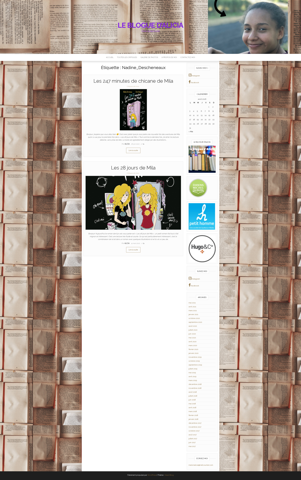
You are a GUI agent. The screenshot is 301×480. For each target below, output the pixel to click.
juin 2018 (192, 400)
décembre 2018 (195, 384)
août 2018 (193, 392)
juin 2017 (192, 442)
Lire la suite (133, 150)
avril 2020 (192, 342)
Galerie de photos (149, 57)
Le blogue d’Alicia (150, 25)
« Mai (191, 132)
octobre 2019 (194, 361)
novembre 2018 (195, 388)
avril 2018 (192, 408)
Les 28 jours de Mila (133, 168)
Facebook (195, 82)
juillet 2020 (193, 330)
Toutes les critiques (127, 57)
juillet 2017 (193, 439)
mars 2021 (193, 310)
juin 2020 (192, 334)
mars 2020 (193, 345)
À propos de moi (169, 57)
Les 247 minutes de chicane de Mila (133, 81)
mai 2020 (192, 338)
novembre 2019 (195, 357)
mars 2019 (193, 380)
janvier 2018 (193, 419)
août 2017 (193, 435)
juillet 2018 (193, 396)
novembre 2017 (195, 427)
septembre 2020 (195, 322)
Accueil (109, 57)
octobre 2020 (194, 318)
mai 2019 (192, 373)
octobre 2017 (194, 431)
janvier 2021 (193, 314)
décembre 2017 (195, 423)
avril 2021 (192, 307)
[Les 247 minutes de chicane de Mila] (133, 110)
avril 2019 (192, 376)
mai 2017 (192, 446)
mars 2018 (193, 411)
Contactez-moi (187, 57)
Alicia (127, 144)
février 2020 (193, 349)
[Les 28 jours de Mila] (133, 203)
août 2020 (193, 326)
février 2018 (193, 415)
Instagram (196, 76)
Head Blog (169, 475)
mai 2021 (192, 303)
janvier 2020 (193, 353)
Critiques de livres (133, 86)
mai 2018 (192, 404)
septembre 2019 (195, 365)
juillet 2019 (193, 369)
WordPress (151, 475)
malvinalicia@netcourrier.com (201, 465)
